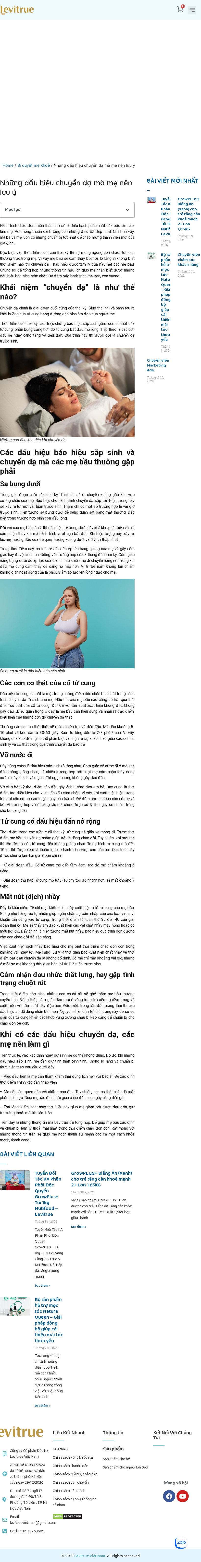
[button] (192, 10)
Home (7, 165)
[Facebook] (169, 1496)
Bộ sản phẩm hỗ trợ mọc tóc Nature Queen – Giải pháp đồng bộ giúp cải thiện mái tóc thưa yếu (49, 1320)
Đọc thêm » (42, 1285)
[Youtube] (182, 1496)
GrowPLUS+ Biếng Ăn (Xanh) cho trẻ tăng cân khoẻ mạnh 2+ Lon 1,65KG (101, 1179)
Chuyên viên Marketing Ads (158, 365)
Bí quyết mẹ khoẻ (33, 165)
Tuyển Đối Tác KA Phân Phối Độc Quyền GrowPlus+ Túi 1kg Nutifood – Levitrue (48, 1193)
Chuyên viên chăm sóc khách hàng (189, 259)
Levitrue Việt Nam (90, 1556)
